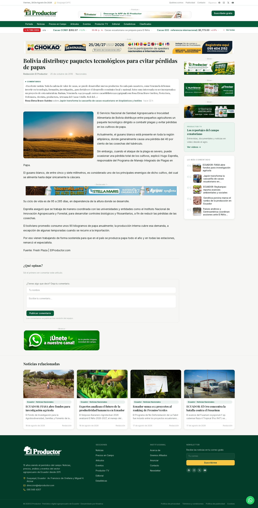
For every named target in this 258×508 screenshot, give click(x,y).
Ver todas (230, 30)
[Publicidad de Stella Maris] (101, 179)
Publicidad (190, 2)
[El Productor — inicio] (40, 13)
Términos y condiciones (193, 504)
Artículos (74, 24)
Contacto (201, 2)
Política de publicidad (215, 504)
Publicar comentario (40, 302)
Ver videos (194, 147)
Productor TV (101, 24)
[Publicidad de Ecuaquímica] (209, 111)
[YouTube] (233, 3)
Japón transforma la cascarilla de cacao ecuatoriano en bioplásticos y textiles (86, 91)
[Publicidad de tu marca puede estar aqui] (209, 68)
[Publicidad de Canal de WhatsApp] (61, 329)
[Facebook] (219, 3)
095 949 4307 (34, 489)
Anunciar (154, 460)
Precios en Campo (57, 24)
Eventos (87, 24)
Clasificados (145, 24)
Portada (29, 24)
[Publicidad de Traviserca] (209, 89)
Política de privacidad (170, 504)
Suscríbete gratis (223, 13)
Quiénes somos (176, 2)
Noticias (41, 24)
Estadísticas (129, 24)
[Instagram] (224, 3)
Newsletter (155, 470)
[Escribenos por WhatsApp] (250, 500)
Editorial (116, 24)
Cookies (231, 504)
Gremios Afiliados (158, 455)
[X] (228, 3)
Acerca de (155, 450)
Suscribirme (210, 462)
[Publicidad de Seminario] (129, 47)
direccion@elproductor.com (40, 485)
